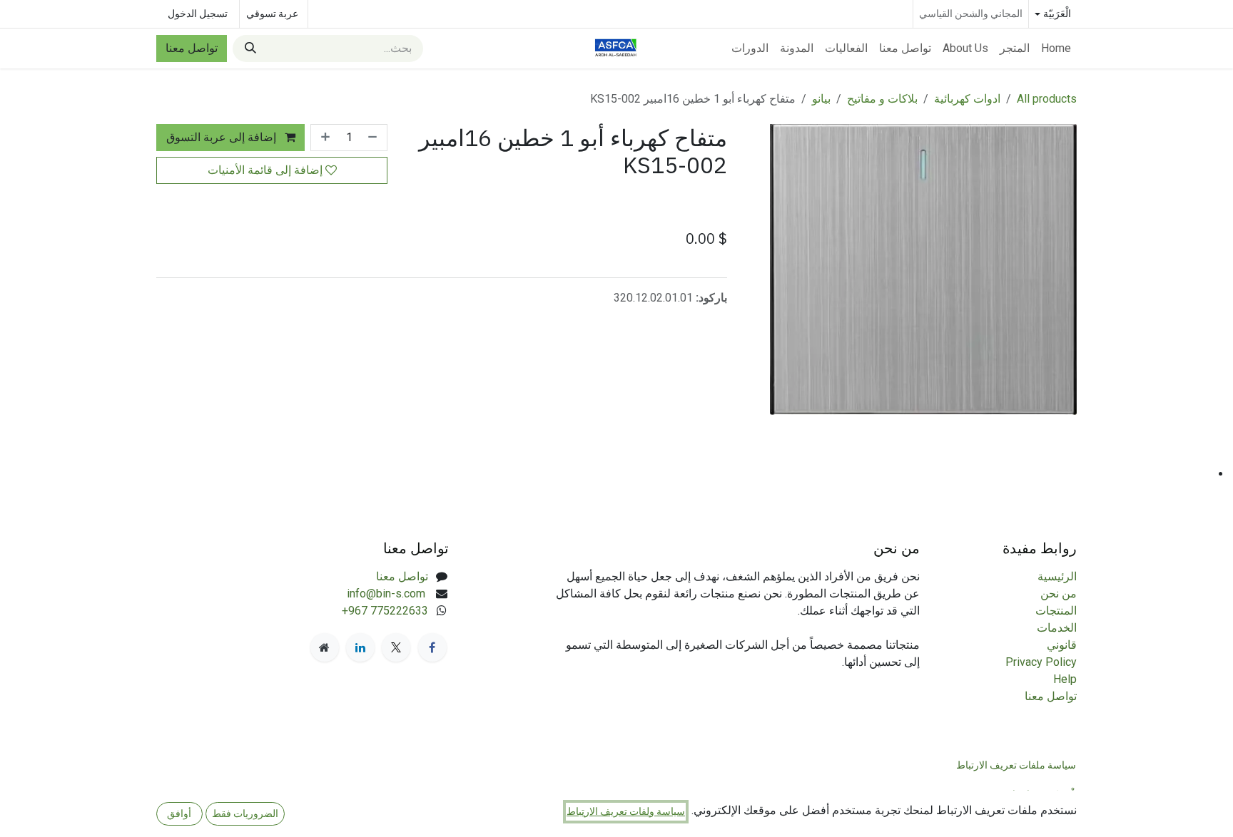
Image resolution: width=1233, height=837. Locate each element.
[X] (396, 647)
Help (1065, 679)
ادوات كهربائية (967, 99)
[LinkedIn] (360, 647)
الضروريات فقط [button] (245, 813)
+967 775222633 (385, 610)
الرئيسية (1057, 576)
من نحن (1058, 593)
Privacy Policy (1041, 662)
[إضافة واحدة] (324, 137)
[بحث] (249, 48)
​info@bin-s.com (387, 593)
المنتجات (1056, 610)
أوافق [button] (179, 813)
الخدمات (1057, 628)
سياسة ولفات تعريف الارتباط (626, 811)
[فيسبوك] (432, 647)
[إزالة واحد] (374, 137)
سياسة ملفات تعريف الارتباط (1016, 765)
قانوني (1062, 645)
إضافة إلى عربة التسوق (222, 137)
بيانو (821, 99)
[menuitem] (1056, 48)
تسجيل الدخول (198, 13)
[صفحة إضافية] (324, 647)
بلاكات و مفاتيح (882, 99)
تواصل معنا (192, 48)
